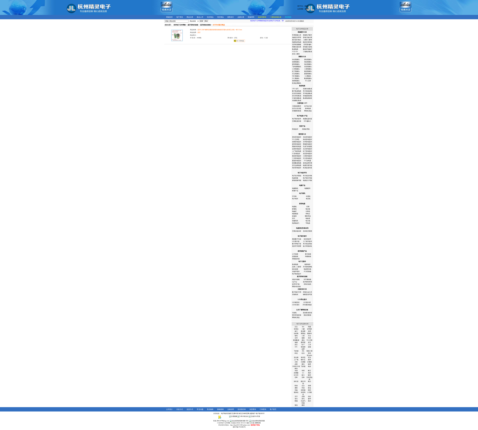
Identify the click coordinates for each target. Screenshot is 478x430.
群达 (309, 388)
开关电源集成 (307, 93)
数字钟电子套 (296, 244)
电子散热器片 (296, 274)
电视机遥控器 (307, 119)
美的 (309, 373)
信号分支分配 (296, 108)
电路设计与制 (307, 180)
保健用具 (295, 221)
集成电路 (295, 49)
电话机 (308, 199)
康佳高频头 (308, 59)
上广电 (296, 360)
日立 (296, 327)
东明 (309, 331)
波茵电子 (253, 413)
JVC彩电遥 (307, 161)
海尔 (309, 401)
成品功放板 (296, 279)
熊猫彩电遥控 (307, 144)
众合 (303, 386)
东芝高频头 (308, 66)
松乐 (303, 353)
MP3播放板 (307, 279)
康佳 (303, 340)
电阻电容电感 (296, 42)
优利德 (303, 390)
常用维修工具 (296, 35)
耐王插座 (308, 254)
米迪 (296, 370)
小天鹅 (309, 392)
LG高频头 (308, 76)
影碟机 (294, 209)
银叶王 (303, 360)
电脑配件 (307, 188)
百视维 (309, 362)
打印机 (294, 196)
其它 (293, 218)
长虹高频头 (296, 59)
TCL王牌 (308, 81)
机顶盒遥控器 (307, 168)
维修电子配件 (307, 35)
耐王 (309, 370)
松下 (303, 345)
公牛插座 (295, 254)
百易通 (303, 362)
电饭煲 (308, 218)
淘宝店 (240, 413)
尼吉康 (296, 357)
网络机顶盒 (308, 111)
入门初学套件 (307, 241)
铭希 (309, 364)
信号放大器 (308, 106)
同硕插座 (308, 256)
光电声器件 (296, 271)
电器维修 (295, 178)
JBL (303, 351)
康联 (296, 388)
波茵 (309, 347)
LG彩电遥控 (296, 153)
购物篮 (307, 6)
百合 (309, 336)
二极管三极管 (307, 40)
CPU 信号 (295, 89)
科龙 (296, 353)
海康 (296, 342)
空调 (307, 206)
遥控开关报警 (296, 246)
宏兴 (309, 357)
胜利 (309, 390)
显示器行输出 (296, 40)
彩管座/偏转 (307, 44)
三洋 (309, 345)
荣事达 (303, 333)
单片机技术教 (307, 176)
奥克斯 (303, 331)
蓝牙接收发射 (307, 282)
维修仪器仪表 (296, 47)
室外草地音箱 (296, 315)
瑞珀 (296, 336)
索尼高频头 (308, 71)
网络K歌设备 (296, 286)
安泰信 (296, 329)
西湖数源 (296, 340)
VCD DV (295, 51)
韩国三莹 (309, 351)
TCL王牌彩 (295, 139)
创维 (309, 386)
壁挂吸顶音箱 (307, 313)
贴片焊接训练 (307, 246)
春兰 (296, 331)
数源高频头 (308, 78)
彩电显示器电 (307, 47)
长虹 (309, 396)
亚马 (303, 399)
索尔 (303, 364)
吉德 (303, 396)
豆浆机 (308, 211)
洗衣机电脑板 (296, 44)
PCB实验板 (307, 271)
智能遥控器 (296, 259)
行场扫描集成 (296, 98)
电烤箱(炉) (295, 223)
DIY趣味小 (307, 121)
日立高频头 (296, 74)
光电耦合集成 (296, 100)
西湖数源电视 (296, 163)
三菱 (303, 329)
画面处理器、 (306, 129)
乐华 (296, 338)
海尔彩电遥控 (296, 168)
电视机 (294, 206)
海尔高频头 (308, 64)
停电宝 (308, 214)
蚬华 (309, 375)
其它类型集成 (296, 96)
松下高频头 (296, 71)
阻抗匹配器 (307, 315)
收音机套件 (307, 239)
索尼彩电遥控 (296, 156)
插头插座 (295, 269)
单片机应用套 (307, 244)
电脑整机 (295, 188)
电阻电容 (307, 264)
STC (296, 347)
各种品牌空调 (307, 163)
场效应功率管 (296, 37)
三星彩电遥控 (307, 156)
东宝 (309, 342)
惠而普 (303, 342)
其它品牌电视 (296, 165)
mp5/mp (294, 282)
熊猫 (296, 401)
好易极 (296, 373)
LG (303, 373)
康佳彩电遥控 (296, 137)
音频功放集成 (307, 89)
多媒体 (294, 216)
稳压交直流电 (307, 42)
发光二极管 (296, 54)
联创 (296, 386)
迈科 (296, 377)
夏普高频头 (308, 74)
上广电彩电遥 (296, 151)
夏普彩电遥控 (296, 161)
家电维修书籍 (296, 180)
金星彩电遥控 (296, 149)
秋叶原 (296, 381)
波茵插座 (295, 256)
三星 (303, 336)
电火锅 (308, 221)
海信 (296, 405)
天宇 (296, 396)
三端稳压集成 (307, 51)
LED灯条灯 (295, 305)
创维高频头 (296, 62)
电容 (309, 366)
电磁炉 (294, 211)
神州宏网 (246, 413)
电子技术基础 (296, 176)
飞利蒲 (303, 366)
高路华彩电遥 (296, 146)
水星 (296, 362)
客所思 (303, 357)
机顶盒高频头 (296, 83)
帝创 (303, 388)
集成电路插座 (307, 98)
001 (303, 327)
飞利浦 (296, 351)
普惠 (303, 338)
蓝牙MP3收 (296, 284)
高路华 (309, 333)
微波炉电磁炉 (307, 49)
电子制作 (295, 199)
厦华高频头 (296, 64)
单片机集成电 (307, 91)
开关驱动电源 (307, 305)
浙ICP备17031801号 (239, 427)
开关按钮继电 (307, 267)
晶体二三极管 (296, 267)
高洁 (309, 381)
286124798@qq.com (223, 421)
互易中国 (235, 413)
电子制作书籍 (307, 178)
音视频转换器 (296, 111)
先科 (303, 377)
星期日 (294, 21)
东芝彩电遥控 (307, 153)
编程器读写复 (307, 294)
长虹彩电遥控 (307, 137)
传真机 (308, 196)
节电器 (308, 223)
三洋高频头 (296, 69)
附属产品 (295, 191)
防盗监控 (295, 129)
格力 (303, 375)
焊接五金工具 (307, 292)
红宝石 (296, 375)
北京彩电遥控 (307, 149)
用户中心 (300, 6)
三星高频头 (308, 69)
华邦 (303, 370)
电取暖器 (295, 214)
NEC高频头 (296, 76)
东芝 (309, 338)
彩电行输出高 (307, 37)
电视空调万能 (307, 165)
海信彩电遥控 (307, 139)
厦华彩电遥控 (296, 144)
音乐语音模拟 (296, 93)
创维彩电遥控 (296, 142)
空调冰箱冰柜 (296, 231)
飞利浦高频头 (296, 66)
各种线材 (308, 108)
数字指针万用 (296, 292)
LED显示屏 (307, 302)
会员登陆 (300, 9)
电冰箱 (308, 209)
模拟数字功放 (296, 239)
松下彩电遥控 (307, 151)
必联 (296, 364)
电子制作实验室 (226, 413)
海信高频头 (308, 62)
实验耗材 (295, 294)
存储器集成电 (307, 96)
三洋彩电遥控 (296, 158)
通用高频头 (296, 81)
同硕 (309, 327)
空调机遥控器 (296, 121)
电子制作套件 (296, 119)
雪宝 (296, 399)
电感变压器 (307, 269)
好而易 (309, 329)
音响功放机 (307, 284)
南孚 (309, 360)
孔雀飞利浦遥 (307, 146)
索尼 (303, 405)
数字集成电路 (296, 91)
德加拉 (296, 392)
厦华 (309, 399)
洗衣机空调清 (307, 231)
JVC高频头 (295, 78)
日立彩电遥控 (307, 158)
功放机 (294, 313)
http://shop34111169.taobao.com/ (240, 425)
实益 (296, 390)
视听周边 (308, 216)
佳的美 (296, 333)
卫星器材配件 (296, 106)
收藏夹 (307, 9)
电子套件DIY (260, 413)
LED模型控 (295, 302)
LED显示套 (295, 241)
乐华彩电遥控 (307, 142)
